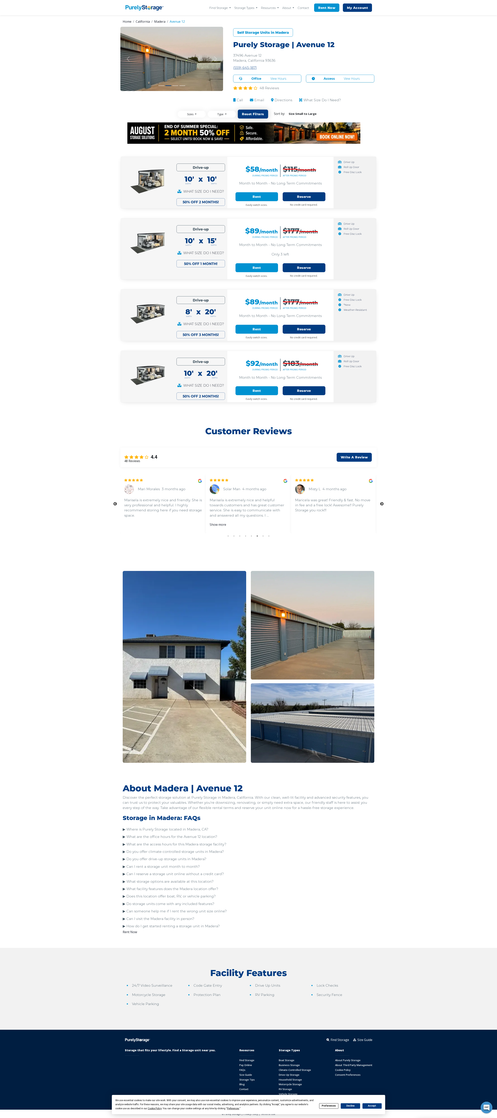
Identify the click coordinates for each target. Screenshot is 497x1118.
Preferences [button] (233, 1108)
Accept (372, 1105)
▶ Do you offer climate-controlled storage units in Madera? (173, 851)
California (143, 21)
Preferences (329, 1105)
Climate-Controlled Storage (295, 1070)
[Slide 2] (168, 85)
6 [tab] (257, 536)
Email (258, 100)
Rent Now (326, 8)
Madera (159, 21)
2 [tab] (234, 536)
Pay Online (245, 1065)
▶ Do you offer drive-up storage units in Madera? (164, 859)
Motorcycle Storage (290, 1084)
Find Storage (246, 1060)
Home (127, 21)
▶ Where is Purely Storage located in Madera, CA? (165, 829)
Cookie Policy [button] (155, 1108)
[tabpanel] (163, 504)
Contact (303, 8)
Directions (283, 100)
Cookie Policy (343, 1070)
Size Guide (245, 1074)
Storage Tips (247, 1079)
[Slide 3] (175, 85)
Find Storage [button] (219, 8)
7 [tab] (263, 536)
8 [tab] (269, 536)
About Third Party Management (353, 1065)
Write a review (354, 457)
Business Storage (289, 1065)
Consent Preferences (348, 1074)
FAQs (242, 1070)
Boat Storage (286, 1060)
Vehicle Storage (288, 1094)
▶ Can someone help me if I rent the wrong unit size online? (175, 911)
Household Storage (290, 1079)
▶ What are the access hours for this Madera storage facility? (174, 844)
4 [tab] (246, 536)
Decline (350, 1105)
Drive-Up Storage (289, 1074)
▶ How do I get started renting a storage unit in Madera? (171, 926)
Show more (218, 524)
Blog (242, 1084)
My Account (357, 8)
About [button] (287, 8)
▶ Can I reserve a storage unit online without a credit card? (173, 874)
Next (382, 504)
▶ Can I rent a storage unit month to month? (161, 866)
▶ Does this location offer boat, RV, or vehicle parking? (169, 896)
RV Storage (285, 1089)
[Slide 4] (182, 85)
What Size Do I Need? (321, 100)
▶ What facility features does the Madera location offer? (170, 889)
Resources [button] (268, 8)
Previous (115, 504)
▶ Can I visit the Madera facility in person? (158, 918)
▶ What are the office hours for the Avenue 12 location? (170, 836)
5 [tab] (251, 536)
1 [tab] (228, 536)
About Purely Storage (348, 1060)
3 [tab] (240, 536)
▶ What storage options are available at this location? (168, 881)
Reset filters (253, 114)
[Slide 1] (161, 85)
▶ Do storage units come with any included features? (168, 904)
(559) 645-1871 (245, 67)
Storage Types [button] (244, 8)
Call (239, 100)
